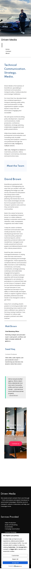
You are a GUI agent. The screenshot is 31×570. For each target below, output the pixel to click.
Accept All (15, 563)
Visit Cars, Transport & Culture (14, 150)
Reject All (15, 559)
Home (13, 22)
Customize (15, 555)
